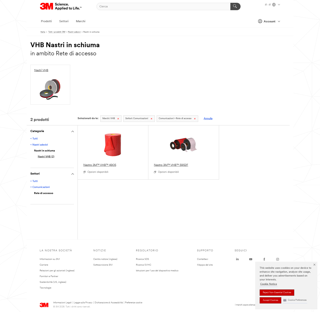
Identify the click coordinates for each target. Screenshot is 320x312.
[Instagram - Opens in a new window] (277, 259)
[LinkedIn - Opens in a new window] (237, 259)
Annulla (208, 118)
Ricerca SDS (142, 259)
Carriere (44, 265)
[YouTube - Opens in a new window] (251, 259)
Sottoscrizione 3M (102, 265)
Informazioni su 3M (50, 259)
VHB (108, 118)
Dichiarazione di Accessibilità (109, 303)
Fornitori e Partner (49, 276)
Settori (64, 21)
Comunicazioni (136, 118)
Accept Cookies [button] (270, 300)
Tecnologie (45, 288)
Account (269, 21)
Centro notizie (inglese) (105, 259)
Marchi (80, 21)
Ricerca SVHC (143, 265)
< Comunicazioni (40, 187)
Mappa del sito (205, 265)
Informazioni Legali (62, 303)
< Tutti (34, 138)
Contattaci (202, 259)
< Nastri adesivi (39, 145)
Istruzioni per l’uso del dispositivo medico (157, 270)
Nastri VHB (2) (46, 156)
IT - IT (268, 5)
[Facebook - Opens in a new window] (264, 259)
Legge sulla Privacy (83, 303)
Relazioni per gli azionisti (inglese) (57, 270)
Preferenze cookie (133, 303)
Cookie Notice (268, 284)
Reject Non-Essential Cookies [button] (277, 292)
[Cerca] (235, 6)
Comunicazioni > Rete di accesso (175, 118)
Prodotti (46, 21)
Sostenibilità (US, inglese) (53, 282)
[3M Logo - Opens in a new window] (61, 6)
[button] (295, 300)
